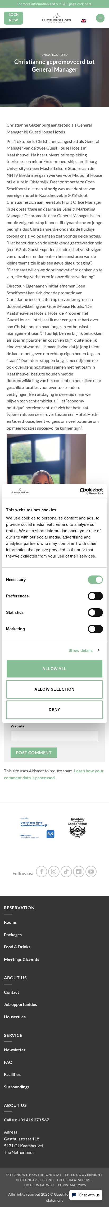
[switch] (95, 596)
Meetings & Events (21, 959)
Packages (13, 934)
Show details (81, 650)
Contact (11, 992)
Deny (54, 709)
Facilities (12, 1074)
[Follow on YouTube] (91, 871)
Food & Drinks (17, 946)
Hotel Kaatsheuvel (75, 1180)
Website (17, 726)
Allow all (54, 668)
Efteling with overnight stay (34, 1175)
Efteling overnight (83, 1175)
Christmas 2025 (72, 1185)
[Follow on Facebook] (41, 871)
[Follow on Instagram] (54, 871)
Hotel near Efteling (35, 1180)
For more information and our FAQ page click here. (54, 4)
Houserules (15, 1016)
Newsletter (15, 1049)
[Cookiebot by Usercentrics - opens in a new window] (80, 491)
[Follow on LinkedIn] (78, 871)
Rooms (10, 922)
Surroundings (16, 1086)
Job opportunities (20, 1004)
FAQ (8, 1062)
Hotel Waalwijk (39, 1185)
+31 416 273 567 (33, 1119)
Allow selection (54, 689)
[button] (100, 18)
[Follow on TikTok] (66, 871)
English (86, 15)
